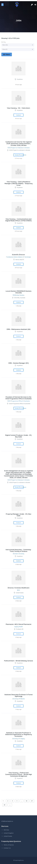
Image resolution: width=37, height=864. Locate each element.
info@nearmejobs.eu (7, 821)
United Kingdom (9, 833)
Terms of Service (9, 845)
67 (32, 801)
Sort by (3, 42)
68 (4, 805)
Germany (6, 830)
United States (8, 836)
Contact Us (7, 848)
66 (26, 801)
